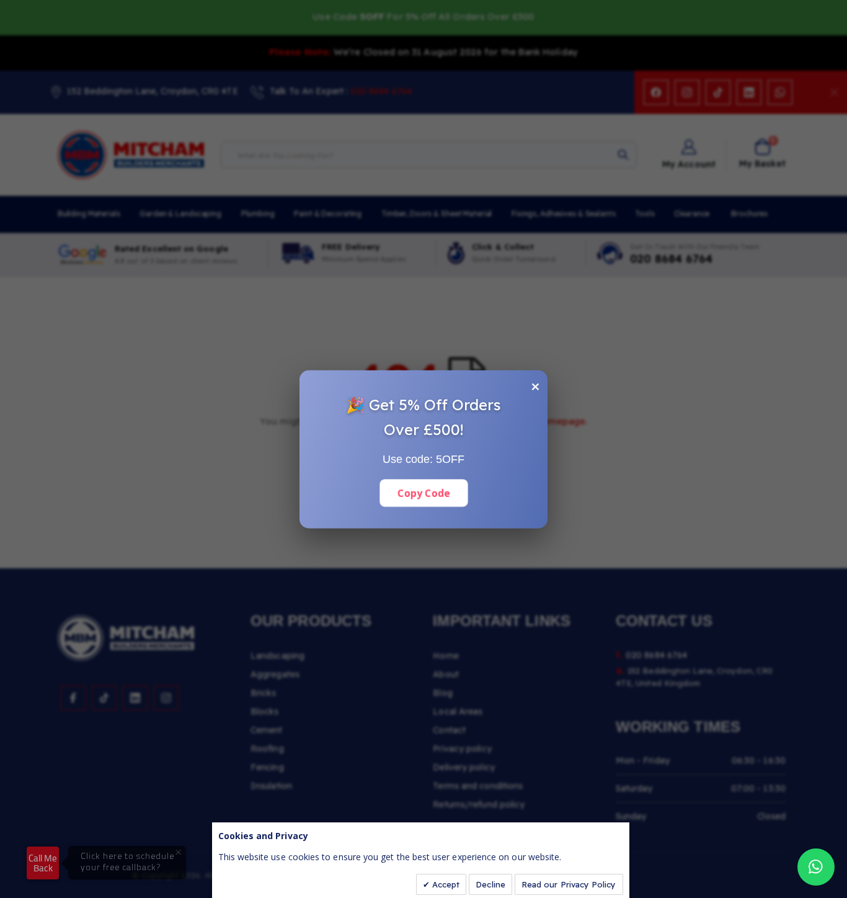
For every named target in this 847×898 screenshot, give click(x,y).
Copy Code (423, 493)
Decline (490, 884)
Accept (445, 884)
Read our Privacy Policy (568, 884)
